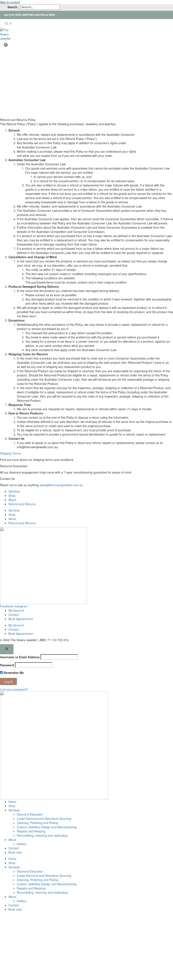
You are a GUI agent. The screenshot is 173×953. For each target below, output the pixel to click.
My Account (16, 610)
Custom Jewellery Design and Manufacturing (47, 827)
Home (12, 802)
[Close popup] (7, 649)
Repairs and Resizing (31, 831)
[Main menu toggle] (8, 23)
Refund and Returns (21, 504)
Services (14, 491)
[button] (1, 58)
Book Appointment (20, 619)
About (12, 500)
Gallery (21, 844)
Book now (15, 852)
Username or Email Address (20, 657)
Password (7, 665)
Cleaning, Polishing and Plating (37, 823)
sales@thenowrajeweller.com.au (61, 485)
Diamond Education (30, 814)
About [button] (12, 840)
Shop (11, 495)
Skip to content (10, 2)
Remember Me (13, 673)
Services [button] (14, 810)
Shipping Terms (10, 453)
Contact (13, 614)
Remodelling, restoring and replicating (42, 835)
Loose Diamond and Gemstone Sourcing (44, 818)
